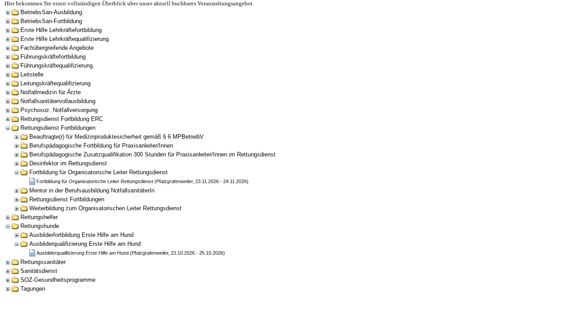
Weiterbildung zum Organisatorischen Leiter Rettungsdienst (105, 208)
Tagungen (32, 288)
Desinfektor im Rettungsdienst (68, 163)
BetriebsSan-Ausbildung (51, 12)
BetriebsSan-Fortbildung (51, 21)
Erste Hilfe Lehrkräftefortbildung (61, 30)
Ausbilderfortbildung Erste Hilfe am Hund (81, 235)
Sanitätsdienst (38, 271)
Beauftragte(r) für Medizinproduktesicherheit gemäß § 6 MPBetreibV (116, 136)
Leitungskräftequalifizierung (55, 83)
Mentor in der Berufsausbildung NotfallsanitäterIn (91, 190)
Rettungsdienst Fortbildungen (57, 127)
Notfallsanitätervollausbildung (57, 101)
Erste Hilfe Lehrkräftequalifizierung (64, 39)
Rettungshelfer (39, 217)
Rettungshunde (39, 226)
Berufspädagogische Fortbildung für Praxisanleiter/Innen (101, 145)
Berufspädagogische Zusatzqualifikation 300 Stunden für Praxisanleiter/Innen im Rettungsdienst (152, 154)
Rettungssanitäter (43, 262)
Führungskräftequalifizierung (56, 65)
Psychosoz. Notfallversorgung (59, 110)
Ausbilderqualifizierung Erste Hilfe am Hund (85, 243)
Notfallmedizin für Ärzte (50, 92)
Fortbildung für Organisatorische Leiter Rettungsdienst (98, 172)
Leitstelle (31, 74)
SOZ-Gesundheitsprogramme (57, 279)
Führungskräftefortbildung (53, 56)
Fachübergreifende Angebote (57, 47)
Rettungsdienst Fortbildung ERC (61, 119)
